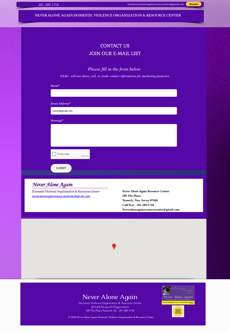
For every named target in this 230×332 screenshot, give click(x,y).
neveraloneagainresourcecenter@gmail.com (159, 4)
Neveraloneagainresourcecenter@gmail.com (150, 209)
